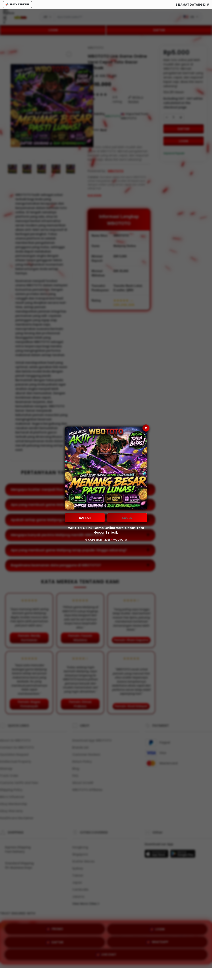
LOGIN (127, 518)
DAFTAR (85, 518)
